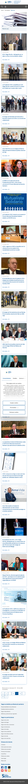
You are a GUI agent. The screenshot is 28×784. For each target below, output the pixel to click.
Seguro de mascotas (5, 738)
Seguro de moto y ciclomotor (7, 724)
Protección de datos (5, 751)
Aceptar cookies (14, 402)
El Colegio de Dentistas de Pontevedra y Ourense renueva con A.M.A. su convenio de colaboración (13, 118)
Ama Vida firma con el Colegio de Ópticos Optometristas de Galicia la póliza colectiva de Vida (13, 150)
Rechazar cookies (14, 412)
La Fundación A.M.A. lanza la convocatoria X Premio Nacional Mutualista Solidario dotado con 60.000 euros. (14, 216)
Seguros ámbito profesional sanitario (12, 704)
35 (3, 696)
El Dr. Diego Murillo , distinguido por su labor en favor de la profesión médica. (12, 55)
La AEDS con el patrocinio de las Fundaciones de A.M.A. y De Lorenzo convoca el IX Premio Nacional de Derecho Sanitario (13, 183)
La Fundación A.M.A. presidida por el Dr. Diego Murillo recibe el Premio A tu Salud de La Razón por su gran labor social (13, 86)
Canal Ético (3, 753)
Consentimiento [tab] (7, 378)
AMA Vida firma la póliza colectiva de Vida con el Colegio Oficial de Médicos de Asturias (13, 345)
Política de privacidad (6, 749)
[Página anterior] (3, 693)
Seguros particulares (7, 717)
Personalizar (13, 407)
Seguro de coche (5, 720)
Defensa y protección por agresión (9, 713)
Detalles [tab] (15, 378)
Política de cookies (5, 756)
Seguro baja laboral (5, 711)
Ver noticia (4, 59)
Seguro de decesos (5, 727)
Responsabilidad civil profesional (8, 707)
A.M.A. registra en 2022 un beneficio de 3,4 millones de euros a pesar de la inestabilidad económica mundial (13, 248)
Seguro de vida (4, 736)
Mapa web (3, 760)
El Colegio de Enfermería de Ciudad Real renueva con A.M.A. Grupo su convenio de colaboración (13, 676)
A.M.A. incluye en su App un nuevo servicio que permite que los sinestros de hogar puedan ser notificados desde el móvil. (13, 475)
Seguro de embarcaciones (7, 733)
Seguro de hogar (5, 722)
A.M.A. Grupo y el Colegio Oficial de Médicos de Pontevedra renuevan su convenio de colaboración (13, 644)
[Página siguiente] (6, 696)
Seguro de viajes (5, 729)
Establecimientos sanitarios (7, 709)
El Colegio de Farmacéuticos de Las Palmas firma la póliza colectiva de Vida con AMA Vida (13, 313)
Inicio (2, 10)
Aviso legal (3, 758)
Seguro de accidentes (6, 731)
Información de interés (6, 747)
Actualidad (7, 10)
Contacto (3, 744)
